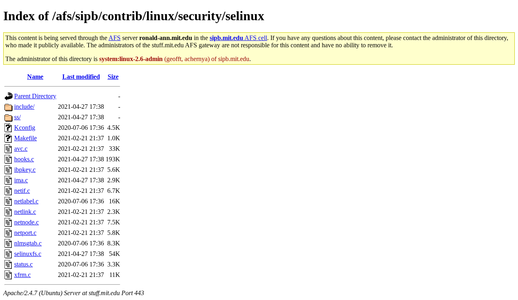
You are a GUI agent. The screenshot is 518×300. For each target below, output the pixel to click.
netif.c (22, 190)
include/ (24, 106)
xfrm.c (22, 274)
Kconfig (24, 127)
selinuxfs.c (27, 253)
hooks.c (24, 159)
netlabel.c (26, 201)
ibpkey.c (25, 169)
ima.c (21, 180)
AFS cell (238, 37)
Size (113, 76)
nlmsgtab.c (28, 243)
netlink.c (25, 211)
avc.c (21, 148)
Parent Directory (35, 96)
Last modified (81, 76)
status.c (23, 264)
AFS (114, 37)
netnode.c (26, 222)
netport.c (25, 232)
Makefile (25, 138)
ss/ (17, 117)
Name (35, 76)
